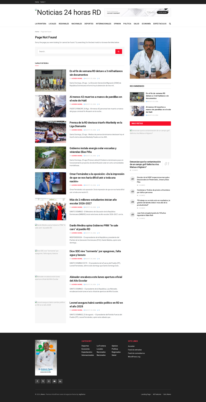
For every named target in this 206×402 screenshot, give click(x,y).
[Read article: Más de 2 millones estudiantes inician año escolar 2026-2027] (50, 209)
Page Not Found (46, 32)
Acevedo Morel (77, 78)
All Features (157, 394)
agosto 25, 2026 (90, 78)
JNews (42, 394)
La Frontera (40, 24)
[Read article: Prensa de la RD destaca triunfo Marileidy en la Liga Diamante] (50, 132)
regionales (116, 352)
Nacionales (77, 24)
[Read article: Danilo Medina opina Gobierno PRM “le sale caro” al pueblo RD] (50, 235)
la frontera (101, 346)
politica (115, 349)
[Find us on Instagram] (48, 381)
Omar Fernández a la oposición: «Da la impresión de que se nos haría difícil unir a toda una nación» (97, 178)
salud (114, 355)
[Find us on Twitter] (43, 381)
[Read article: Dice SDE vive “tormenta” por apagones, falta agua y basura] (50, 261)
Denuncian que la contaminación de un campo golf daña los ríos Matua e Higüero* (145, 164)
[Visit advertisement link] (137, 12)
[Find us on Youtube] (54, 381)
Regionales (64, 24)
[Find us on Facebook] (37, 381)
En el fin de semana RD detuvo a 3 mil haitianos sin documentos (157, 95)
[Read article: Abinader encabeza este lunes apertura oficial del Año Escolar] (50, 286)
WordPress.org (134, 357)
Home (37, 2)
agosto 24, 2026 (90, 185)
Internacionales (103, 24)
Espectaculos (87, 352)
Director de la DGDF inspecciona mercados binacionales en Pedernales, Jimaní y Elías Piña (153, 179)
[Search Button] (170, 24)
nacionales (101, 355)
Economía (146, 24)
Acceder (131, 346)
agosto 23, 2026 (90, 310)
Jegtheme (81, 394)
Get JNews (167, 394)
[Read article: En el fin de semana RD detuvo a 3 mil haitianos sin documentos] (50, 80)
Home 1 (43, 2)
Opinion (117, 24)
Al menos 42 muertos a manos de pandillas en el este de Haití (158, 109)
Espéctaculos (159, 24)
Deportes (89, 24)
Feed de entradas (135, 350)
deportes (85, 346)
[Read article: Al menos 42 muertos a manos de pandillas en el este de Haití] (50, 106)
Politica (127, 24)
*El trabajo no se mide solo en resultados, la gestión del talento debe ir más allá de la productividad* (153, 202)
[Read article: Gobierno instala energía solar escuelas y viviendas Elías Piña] (50, 158)
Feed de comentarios (136, 353)
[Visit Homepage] (68, 12)
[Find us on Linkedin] (60, 381)
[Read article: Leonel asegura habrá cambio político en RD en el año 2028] (50, 312)
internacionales (88, 355)
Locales (52, 24)
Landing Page (146, 394)
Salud (136, 24)
